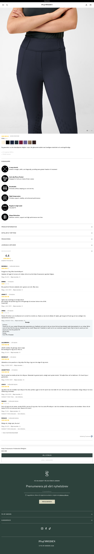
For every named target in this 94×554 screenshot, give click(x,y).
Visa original (19, 397)
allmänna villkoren (63, 495)
